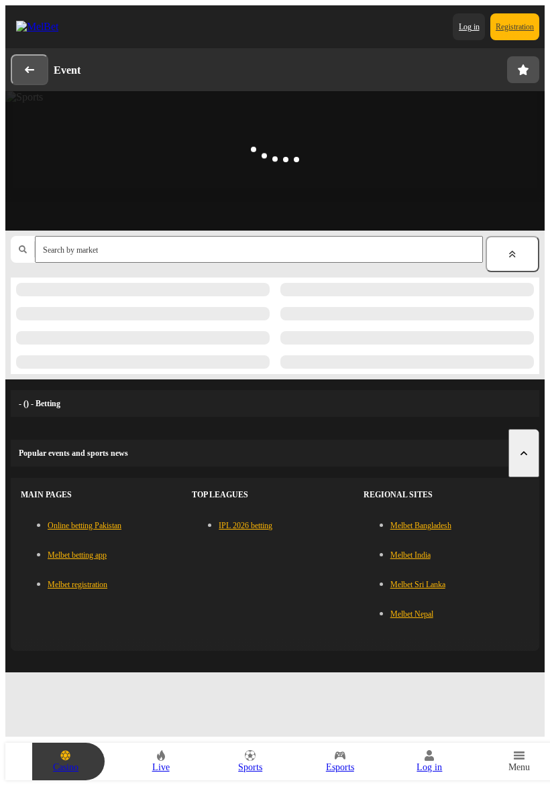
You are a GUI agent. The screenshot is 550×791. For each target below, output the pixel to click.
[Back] (29, 69)
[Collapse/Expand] (512, 254)
